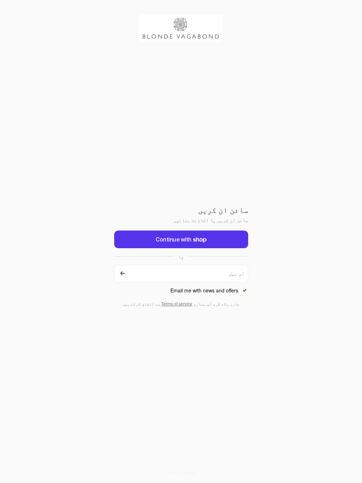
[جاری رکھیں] (123, 273)
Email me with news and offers (204, 290)
